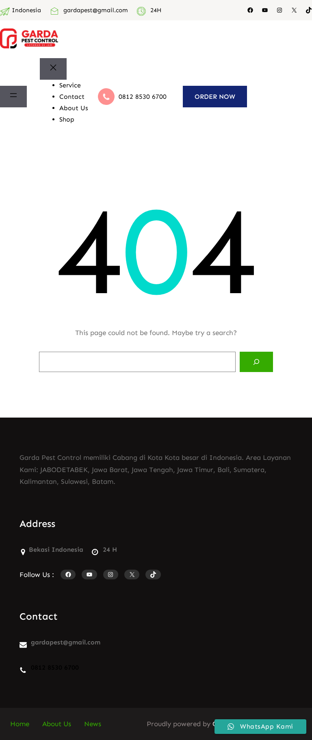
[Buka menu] (13, 97)
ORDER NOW (215, 96)
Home (19, 724)
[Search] (256, 362)
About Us (56, 724)
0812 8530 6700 (143, 96)
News (92, 724)
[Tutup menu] (53, 69)
